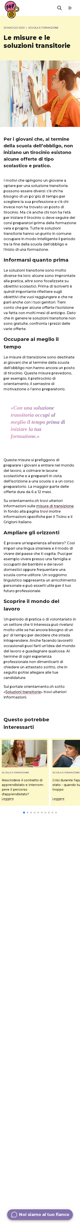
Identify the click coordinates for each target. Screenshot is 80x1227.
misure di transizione (55, 506)
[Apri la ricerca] (59, 8)
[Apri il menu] (70, 8)
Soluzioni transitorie (23, 692)
